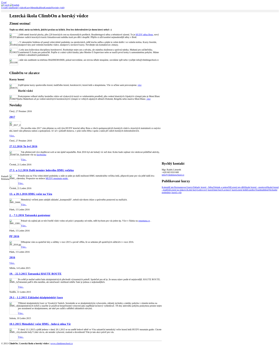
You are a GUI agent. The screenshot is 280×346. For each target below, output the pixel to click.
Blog (41, 7)
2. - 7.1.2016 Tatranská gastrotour (29, 215)
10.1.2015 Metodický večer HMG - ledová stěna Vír (40, 323)
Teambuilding (261, 190)
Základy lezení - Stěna (203, 187)
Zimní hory (217, 190)
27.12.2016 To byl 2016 (23, 146)
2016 (12, 257)
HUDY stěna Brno (144, 34)
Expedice (251, 190)
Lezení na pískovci (178, 190)
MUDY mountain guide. (57, 178)
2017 (12, 116)
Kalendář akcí (168, 187)
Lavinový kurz (229, 190)
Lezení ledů (241, 190)
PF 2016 (14, 236)
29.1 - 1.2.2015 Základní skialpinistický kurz (36, 297)
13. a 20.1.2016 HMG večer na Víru (30, 193)
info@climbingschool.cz (173, 175)
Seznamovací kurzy (184, 187)
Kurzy (28, 7)
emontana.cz (144, 221)
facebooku (41, 154)
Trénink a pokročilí (222, 187)
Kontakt (47, 7)
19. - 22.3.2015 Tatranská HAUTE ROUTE (35, 273)
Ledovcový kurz (204, 190)
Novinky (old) (57, 7)
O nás (9, 7)
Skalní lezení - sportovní (256, 187)
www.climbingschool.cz (61, 343)
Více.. (12, 135)
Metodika (35, 7)
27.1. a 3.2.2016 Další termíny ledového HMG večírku (41, 170)
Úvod (3, 2)
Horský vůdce (18, 7)
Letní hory (192, 190)
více (139, 85)
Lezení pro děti (238, 187)
